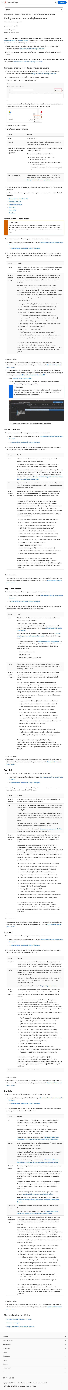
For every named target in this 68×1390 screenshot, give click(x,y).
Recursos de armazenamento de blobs (51, 829)
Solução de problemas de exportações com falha (20, 1327)
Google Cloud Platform (15, 204)
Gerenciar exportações (13, 1323)
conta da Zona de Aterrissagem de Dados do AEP (31, 375)
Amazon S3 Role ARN (15, 201)
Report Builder (23, 40)
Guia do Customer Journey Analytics (44, 14)
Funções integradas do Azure (48, 986)
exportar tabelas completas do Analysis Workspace (25, 248)
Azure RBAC (12, 210)
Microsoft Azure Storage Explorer (22, 378)
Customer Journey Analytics (23, 14)
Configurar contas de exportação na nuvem (43, 74)
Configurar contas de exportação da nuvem (31, 49)
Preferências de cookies (10, 1386)
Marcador (8, 26)
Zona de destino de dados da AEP (18, 199)
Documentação (8, 14)
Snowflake (12, 213)
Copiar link (15, 26)
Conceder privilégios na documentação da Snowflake (37, 1194)
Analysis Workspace (9, 40)
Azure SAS (12, 207)
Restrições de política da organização (48, 641)
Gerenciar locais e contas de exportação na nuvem (27, 62)
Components (12, 30)
